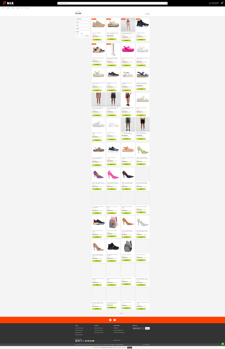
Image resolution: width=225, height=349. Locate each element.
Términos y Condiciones (98, 330)
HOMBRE (8, 7)
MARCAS (17, 7)
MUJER (3, 7)
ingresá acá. (113, 344)
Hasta (82, 33)
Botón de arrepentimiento (119, 344)
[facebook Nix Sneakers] (114, 320)
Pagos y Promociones (79, 330)
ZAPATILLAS (27, 7)
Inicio (76, 11)
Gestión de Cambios (79, 334)
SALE (22, 7)
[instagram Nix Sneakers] (110, 320)
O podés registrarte (214, 3)
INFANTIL (12, 7)
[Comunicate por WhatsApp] (222, 344)
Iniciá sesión (216, 2)
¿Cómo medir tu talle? (79, 328)
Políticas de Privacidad (98, 328)
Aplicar (87, 35)
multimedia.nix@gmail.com (118, 330)
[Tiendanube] (146, 344)
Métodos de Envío (78, 332)
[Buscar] (166, 3)
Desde (77, 33)
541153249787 (115, 328)
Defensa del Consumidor (98, 332)
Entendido (129, 347)
